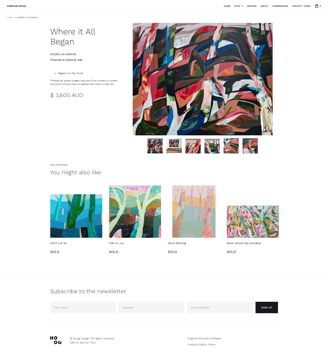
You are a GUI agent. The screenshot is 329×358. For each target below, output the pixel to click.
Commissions (280, 6)
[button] (318, 6)
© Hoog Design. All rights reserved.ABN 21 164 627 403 (92, 340)
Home (227, 6)
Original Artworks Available (204, 338)
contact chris (301, 6)
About (264, 6)
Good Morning (177, 243)
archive (252, 6)
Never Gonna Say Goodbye (244, 243)
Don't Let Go (58, 243)
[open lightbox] (202, 79)
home (10, 17)
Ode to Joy (116, 243)
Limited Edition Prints (201, 344)
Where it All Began (27, 17)
